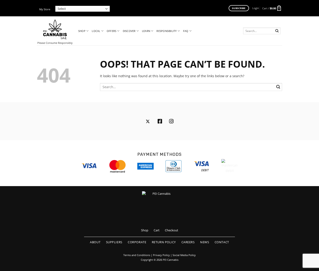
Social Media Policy (184, 255)
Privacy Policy (161, 255)
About (95, 242)
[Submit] (277, 31)
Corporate (137, 242)
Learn (146, 31)
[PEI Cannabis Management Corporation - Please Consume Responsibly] (55, 29)
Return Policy (164, 242)
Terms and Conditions (136, 255)
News (204, 242)
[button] (255, 8)
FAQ (185, 31)
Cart (157, 230)
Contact (222, 242)
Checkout (171, 230)
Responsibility (166, 31)
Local (96, 31)
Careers (188, 242)
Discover (129, 31)
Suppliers (114, 242)
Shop (81, 31)
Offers (111, 31)
